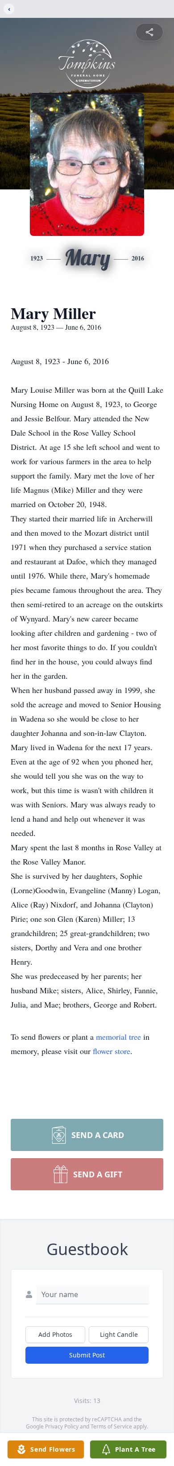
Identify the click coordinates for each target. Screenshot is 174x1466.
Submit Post (87, 1355)
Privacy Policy (62, 1426)
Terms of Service (111, 1426)
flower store (111, 1051)
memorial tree (118, 1036)
